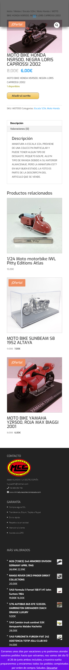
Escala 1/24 (40, 108)
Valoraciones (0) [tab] (19, 128)
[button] (57, 25)
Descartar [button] (52, 668)
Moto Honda (53, 108)
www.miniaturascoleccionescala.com (25, 492)
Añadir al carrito (21, 95)
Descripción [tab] (16, 123)
